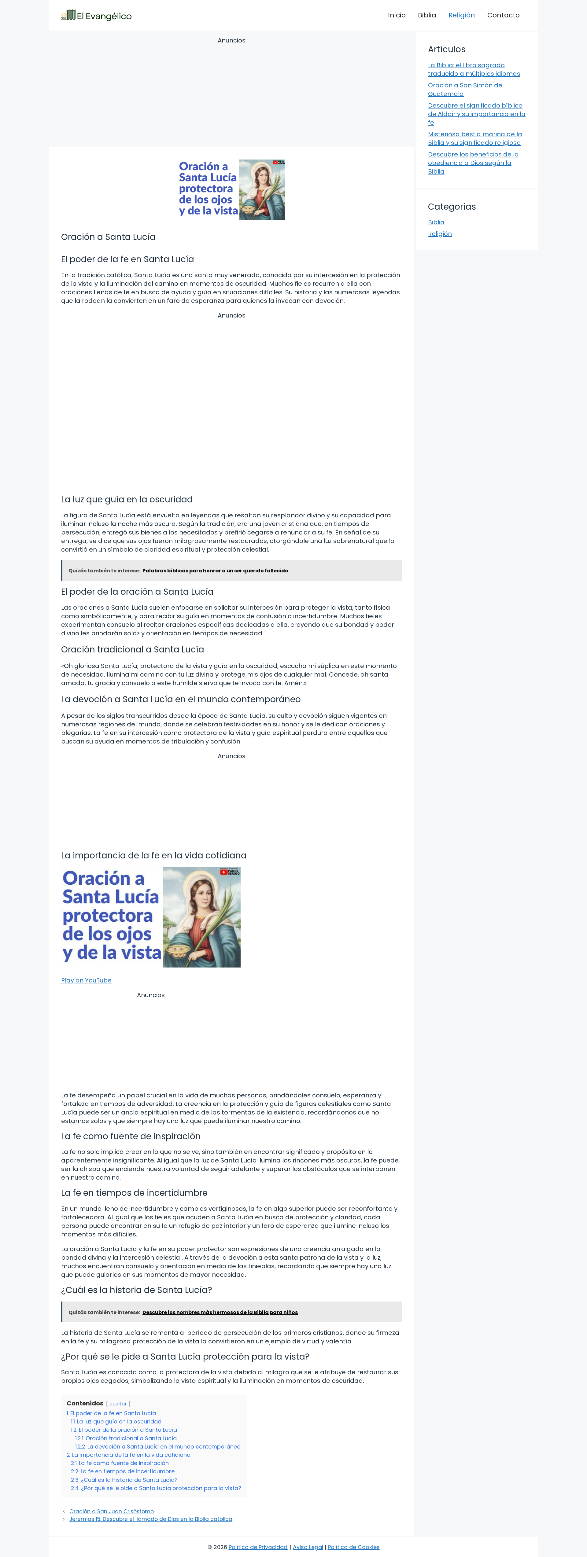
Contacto (503, 15)
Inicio (397, 15)
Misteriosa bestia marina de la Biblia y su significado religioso (475, 138)
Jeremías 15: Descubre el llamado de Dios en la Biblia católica (150, 1519)
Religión (462, 15)
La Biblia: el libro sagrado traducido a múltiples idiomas (474, 69)
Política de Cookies (354, 1547)
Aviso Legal (308, 1547)
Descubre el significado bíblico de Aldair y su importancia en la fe (477, 114)
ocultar (118, 1403)
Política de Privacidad (258, 1547)
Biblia (427, 15)
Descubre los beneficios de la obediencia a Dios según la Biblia (473, 163)
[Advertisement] (231, 93)
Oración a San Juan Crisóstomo (111, 1511)
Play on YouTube (86, 980)
